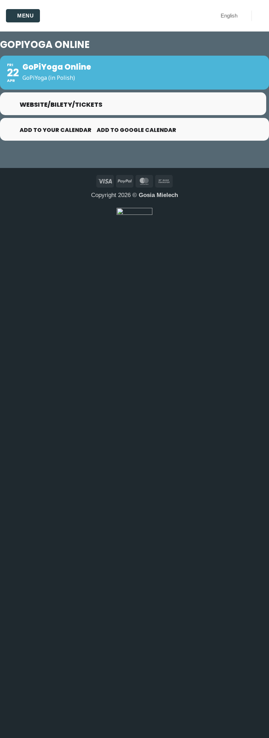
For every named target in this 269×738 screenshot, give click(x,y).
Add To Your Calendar (55, 130)
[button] (23, 16)
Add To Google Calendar (136, 130)
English (229, 16)
